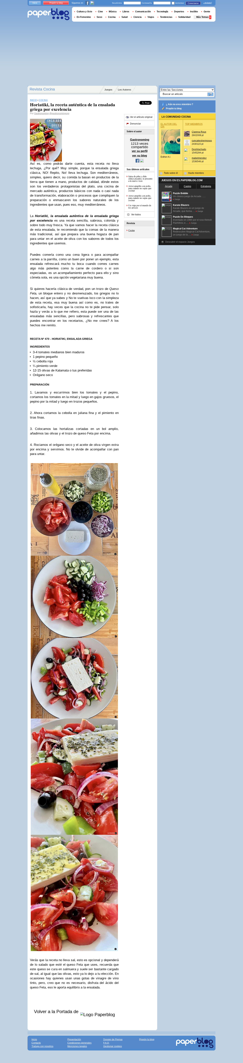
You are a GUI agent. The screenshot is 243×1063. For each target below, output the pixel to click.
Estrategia (206, 186)
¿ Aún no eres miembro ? (179, 104)
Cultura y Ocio (84, 11)
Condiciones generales (79, 1043)
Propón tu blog (173, 108)
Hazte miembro (196, 173)
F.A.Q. (106, 1043)
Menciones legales (77, 1046)
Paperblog (48, 14)
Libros (125, 11)
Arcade (168, 186)
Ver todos (136, 214)
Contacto (36, 1043)
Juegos (108, 89)
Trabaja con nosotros (42, 1046)
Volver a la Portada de (57, 1011)
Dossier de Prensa (112, 1039)
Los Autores (124, 89)
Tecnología (162, 11)
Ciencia (137, 17)
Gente (207, 11)
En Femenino (84, 17)
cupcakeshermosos (202, 140)
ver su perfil (140, 151)
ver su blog (139, 155)
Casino (187, 186)
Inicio (34, 3)
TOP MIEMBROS (194, 124)
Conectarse (193, 3)
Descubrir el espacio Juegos (180, 242)
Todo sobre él (171, 173)
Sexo (99, 17)
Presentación (74, 1039)
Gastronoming (41, 113)
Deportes (179, 11)
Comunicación (143, 11)
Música (113, 11)
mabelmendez (199, 158)
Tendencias (166, 17)
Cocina (131, 230)
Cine (100, 11)
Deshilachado (199, 149)
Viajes (151, 17)
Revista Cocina (42, 89)
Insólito (194, 11)
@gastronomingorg (59, 113)
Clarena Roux (199, 132)
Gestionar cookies (112, 1046)
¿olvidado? (207, 3)
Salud (125, 17)
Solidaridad (184, 17)
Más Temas (202, 17)
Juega (177, 199)
